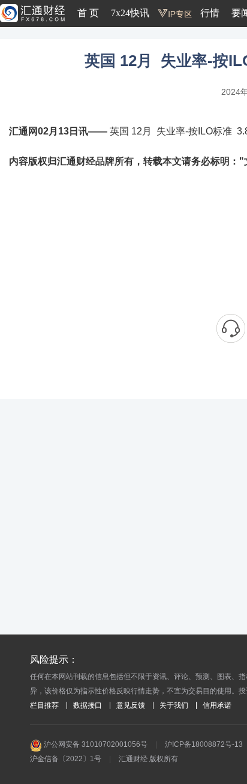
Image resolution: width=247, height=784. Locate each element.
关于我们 (173, 705)
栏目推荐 (44, 705)
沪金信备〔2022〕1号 (65, 759)
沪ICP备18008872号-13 (204, 744)
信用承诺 (217, 705)
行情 (209, 13)
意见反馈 (130, 705)
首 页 (88, 13)
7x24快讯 (130, 13)
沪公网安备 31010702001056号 (94, 744)
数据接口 (87, 705)
